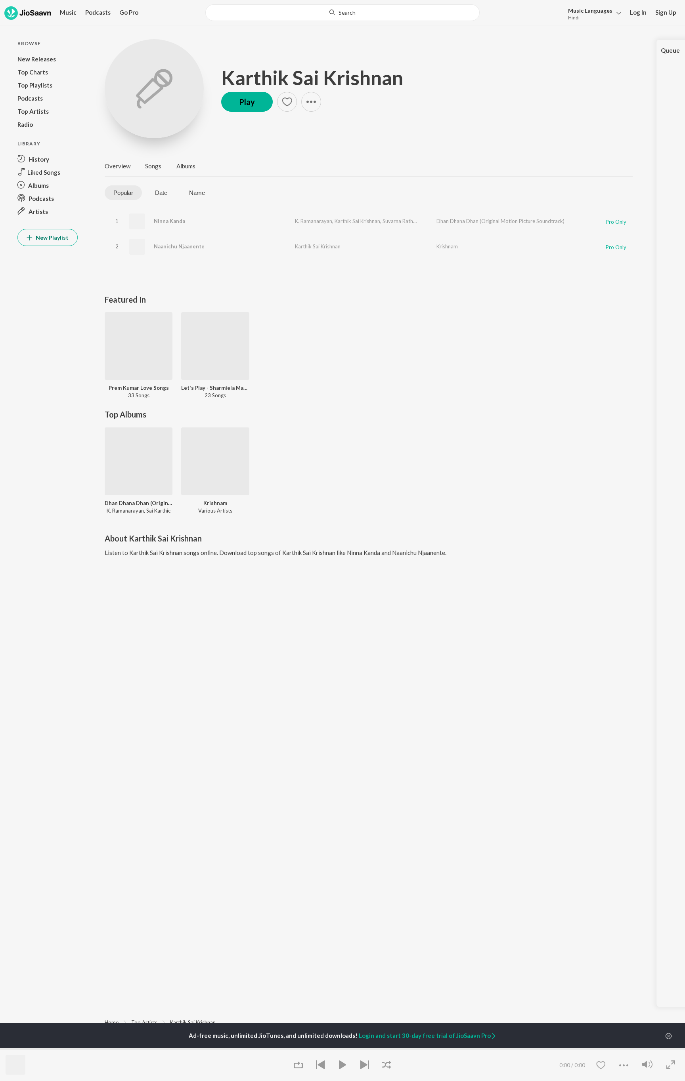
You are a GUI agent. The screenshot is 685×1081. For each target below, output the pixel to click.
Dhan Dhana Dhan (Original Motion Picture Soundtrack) (500, 221)
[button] (592, 13)
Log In (638, 12)
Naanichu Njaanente (179, 246)
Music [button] (68, 12)
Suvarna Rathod (401, 221)
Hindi (574, 17)
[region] (369, 1022)
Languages (590, 10)
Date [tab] (161, 192)
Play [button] (247, 102)
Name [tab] (197, 192)
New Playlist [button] (51, 237)
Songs (153, 166)
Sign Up (665, 12)
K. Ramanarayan (313, 221)
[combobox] (342, 13)
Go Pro (128, 12)
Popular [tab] (123, 192)
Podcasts (98, 12)
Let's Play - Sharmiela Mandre (215, 388)
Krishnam (447, 246)
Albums (185, 166)
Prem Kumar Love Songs (139, 388)
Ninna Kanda (169, 221)
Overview (117, 166)
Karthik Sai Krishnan (312, 78)
